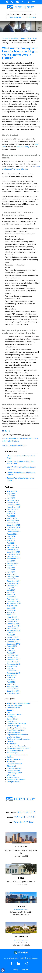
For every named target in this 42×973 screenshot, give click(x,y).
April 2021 (11, 594)
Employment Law (13, 737)
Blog (29, 38)
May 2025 (11, 514)
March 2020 (12, 617)
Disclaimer (25, 970)
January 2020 (12, 621)
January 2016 (12, 689)
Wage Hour (11, 775)
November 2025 (13, 507)
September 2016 (13, 673)
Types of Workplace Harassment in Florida (20, 479)
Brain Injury (11, 717)
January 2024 (12, 550)
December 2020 (13, 601)
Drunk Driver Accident (15, 730)
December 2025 (13, 505)
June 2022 (11, 570)
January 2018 (12, 657)
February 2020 (13, 619)
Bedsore (10, 710)
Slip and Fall (11, 766)
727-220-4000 (29, 18)
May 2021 (10, 592)
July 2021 (10, 588)
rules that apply (23, 147)
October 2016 (12, 671)
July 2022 (11, 567)
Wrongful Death (13, 782)
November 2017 (13, 662)
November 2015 (13, 693)
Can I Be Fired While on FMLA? (13, 446)
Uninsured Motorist (14, 768)
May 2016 (11, 680)
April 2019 (11, 635)
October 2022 (12, 563)
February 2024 (13, 547)
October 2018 (12, 642)
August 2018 (12, 646)
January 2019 (12, 637)
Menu (33, 2)
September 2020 (14, 603)
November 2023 (13, 554)
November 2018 (13, 639)
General (10, 741)
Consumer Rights (13, 726)
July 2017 (10, 668)
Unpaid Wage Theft (14, 773)
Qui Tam (10, 757)
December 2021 (13, 581)
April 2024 (11, 543)
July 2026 (11, 493)
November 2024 (13, 527)
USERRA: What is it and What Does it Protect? (21, 468)
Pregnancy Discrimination (17, 755)
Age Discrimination (14, 705)
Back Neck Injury (13, 708)
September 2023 (13, 558)
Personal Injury (12, 752)
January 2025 (12, 523)
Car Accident (12, 719)
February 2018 (12, 655)
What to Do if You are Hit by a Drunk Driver (21, 457)
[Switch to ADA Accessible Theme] (3, 970)
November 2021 (13, 583)
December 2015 (13, 691)
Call (12, 2)
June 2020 (11, 610)
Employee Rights (13, 732)
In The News (11, 743)
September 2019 (13, 630)
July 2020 (11, 608)
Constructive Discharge (16, 723)
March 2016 (11, 684)
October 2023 (12, 556)
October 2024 (13, 529)
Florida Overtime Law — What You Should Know (20, 462)
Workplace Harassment (16, 779)
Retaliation (11, 761)
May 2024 (11, 541)
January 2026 (12, 502)
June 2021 (11, 590)
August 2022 (12, 565)
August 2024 (12, 534)
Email (18, 2)
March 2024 (12, 545)
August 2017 (12, 666)
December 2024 (13, 525)
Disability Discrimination (16, 728)
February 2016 (12, 686)
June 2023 (11, 561)
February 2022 (13, 576)
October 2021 (12, 585)
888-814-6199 (15, 18)
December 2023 (13, 552)
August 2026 (12, 491)
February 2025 (13, 520)
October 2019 (12, 628)
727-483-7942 (23, 822)
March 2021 (11, 597)
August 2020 (12, 606)
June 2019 (11, 633)
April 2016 (11, 682)
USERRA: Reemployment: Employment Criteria (21, 473)
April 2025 (11, 516)
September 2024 (14, 532)
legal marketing (20, 958)
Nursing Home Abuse (15, 750)
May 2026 (11, 498)
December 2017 (13, 659)
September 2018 (13, 644)
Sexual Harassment (14, 764)
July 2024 (11, 536)
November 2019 (13, 626)
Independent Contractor (17, 746)
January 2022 (12, 579)
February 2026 (13, 500)
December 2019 (13, 624)
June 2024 (11, 538)
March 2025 (12, 518)
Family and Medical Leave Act (18, 739)
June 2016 (11, 677)
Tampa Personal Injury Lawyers (14, 38)
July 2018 (10, 648)
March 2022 (11, 574)
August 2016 (12, 675)
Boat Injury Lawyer (14, 714)
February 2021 (12, 599)
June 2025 (11, 511)
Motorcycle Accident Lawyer (18, 748)
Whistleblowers (13, 777)
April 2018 (11, 653)
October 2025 (12, 509)
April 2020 (11, 615)
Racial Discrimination (15, 759)
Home (6, 2)
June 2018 (11, 650)
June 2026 (11, 496)
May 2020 (11, 612)
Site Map (15, 970)
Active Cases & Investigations (18, 703)
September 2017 (13, 664)
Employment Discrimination (17, 735)
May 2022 (11, 572)
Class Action (12, 721)
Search (23, 2)
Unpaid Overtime (13, 770)
